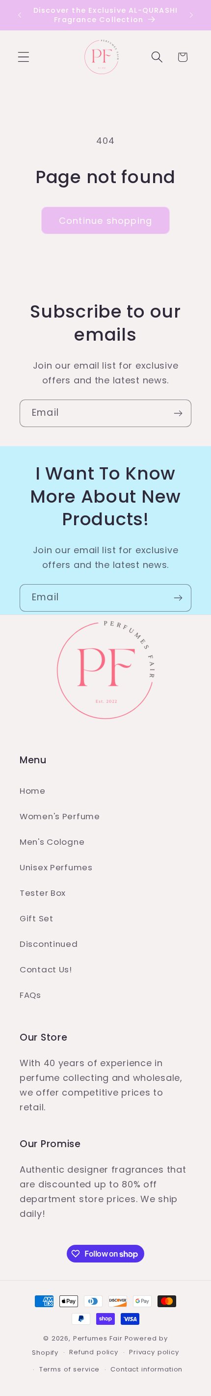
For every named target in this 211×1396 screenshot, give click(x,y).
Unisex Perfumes (56, 867)
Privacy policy (154, 1352)
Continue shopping (105, 221)
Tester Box (43, 893)
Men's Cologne (52, 842)
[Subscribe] (178, 413)
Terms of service (69, 1369)
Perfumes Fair (98, 1338)
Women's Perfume (60, 816)
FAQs (30, 995)
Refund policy (93, 1352)
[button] (24, 57)
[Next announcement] (191, 15)
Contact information (146, 1369)
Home (33, 791)
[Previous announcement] (19, 15)
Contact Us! (46, 969)
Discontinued (49, 944)
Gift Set (36, 918)
